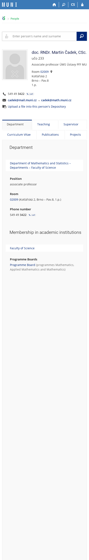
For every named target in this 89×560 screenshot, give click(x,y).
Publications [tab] (50, 134)
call (31, 93)
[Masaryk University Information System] (9, 4)
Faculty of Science (22, 248)
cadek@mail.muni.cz (22, 100)
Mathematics (64, 265)
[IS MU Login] (82, 4)
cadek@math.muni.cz (56, 100)
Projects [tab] (75, 134)
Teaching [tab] (43, 124)
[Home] (54, 4)
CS (73, 4)
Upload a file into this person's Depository (37, 106)
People (15, 18)
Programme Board (22, 265)
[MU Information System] (4, 18)
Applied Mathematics (25, 269)
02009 (44, 72)
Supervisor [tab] (71, 124)
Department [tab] (15, 124)
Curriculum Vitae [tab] (19, 134)
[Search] (63, 4)
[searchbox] (44, 36)
